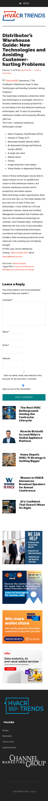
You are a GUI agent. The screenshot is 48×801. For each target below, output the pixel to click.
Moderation (7, 736)
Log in (32, 791)
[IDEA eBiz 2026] (22, 603)
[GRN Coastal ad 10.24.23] (22, 563)
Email (5, 345)
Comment (7, 300)
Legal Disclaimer (9, 747)
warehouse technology (24, 270)
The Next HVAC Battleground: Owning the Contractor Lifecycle (30, 414)
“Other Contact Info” (19, 252)
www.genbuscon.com (12, 256)
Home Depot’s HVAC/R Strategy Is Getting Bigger (32, 458)
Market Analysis (19, 263)
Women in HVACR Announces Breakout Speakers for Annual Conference (32, 484)
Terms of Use (8, 742)
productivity (18, 266)
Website (6, 358)
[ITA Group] (22, 643)
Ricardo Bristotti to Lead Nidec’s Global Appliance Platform (31, 436)
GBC (17, 80)
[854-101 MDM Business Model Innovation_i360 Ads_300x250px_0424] (22, 682)
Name (5, 332)
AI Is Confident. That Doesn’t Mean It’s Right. (32, 505)
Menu (26, 3)
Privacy (5, 730)
